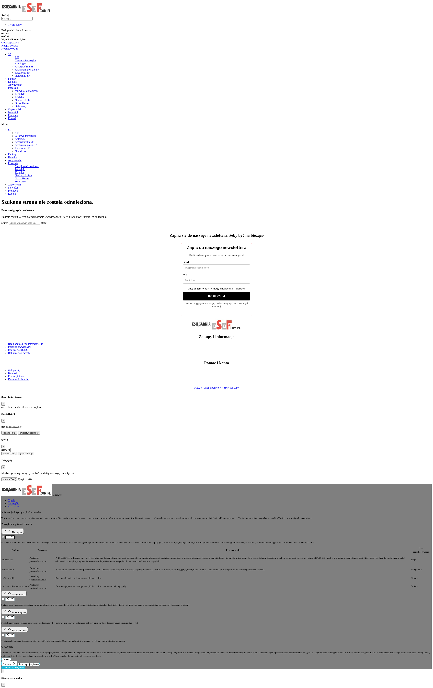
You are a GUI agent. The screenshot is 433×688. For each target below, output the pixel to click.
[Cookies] (2, 671)
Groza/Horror (22, 103)
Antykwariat (14, 84)
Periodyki (20, 93)
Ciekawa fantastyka (25, 60)
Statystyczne (18, 594)
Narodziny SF (22, 75)
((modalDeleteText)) (29, 433)
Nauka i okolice (23, 100)
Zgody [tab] (11, 500)
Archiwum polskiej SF (27, 69)
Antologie (20, 63)
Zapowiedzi (14, 109)
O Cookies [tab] (14, 506)
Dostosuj (7, 664)
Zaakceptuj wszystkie (13, 667)
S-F (17, 57)
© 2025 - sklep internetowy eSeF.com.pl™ (217, 387)
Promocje (13, 115)
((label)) (5, 449)
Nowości (13, 112)
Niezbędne (17, 532)
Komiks (12, 81)
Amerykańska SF (24, 66)
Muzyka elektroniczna (27, 90)
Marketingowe (19, 612)
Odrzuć (6, 659)
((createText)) (25, 453)
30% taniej (20, 106)
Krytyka (19, 97)
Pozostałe (13, 87)
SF (9, 54)
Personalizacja (19, 630)
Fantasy (12, 78)
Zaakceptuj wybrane (29, 664)
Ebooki (12, 118)
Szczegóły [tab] (13, 503)
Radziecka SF (22, 72)
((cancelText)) (9, 433)
